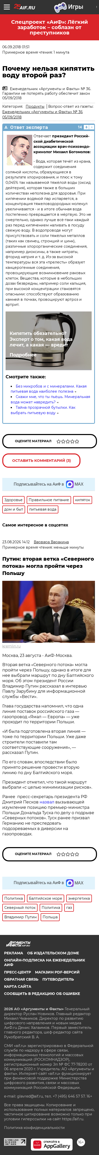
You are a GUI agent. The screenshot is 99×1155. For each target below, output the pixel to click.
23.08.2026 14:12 (16, 542)
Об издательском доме (53, 953)
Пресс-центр (17, 972)
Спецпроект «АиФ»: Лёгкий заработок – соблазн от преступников (49, 27)
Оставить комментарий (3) (41, 460)
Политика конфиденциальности (34, 1127)
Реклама (13, 953)
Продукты (35, 106)
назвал (47, 802)
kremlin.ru (11, 646)
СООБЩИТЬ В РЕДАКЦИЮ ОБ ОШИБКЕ (42, 993)
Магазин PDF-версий (57, 972)
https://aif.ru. (73, 1119)
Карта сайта (17, 986)
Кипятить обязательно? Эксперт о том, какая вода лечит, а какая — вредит (41, 339)
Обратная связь (21, 979)
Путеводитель (58, 979)
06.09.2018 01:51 (15, 47)
